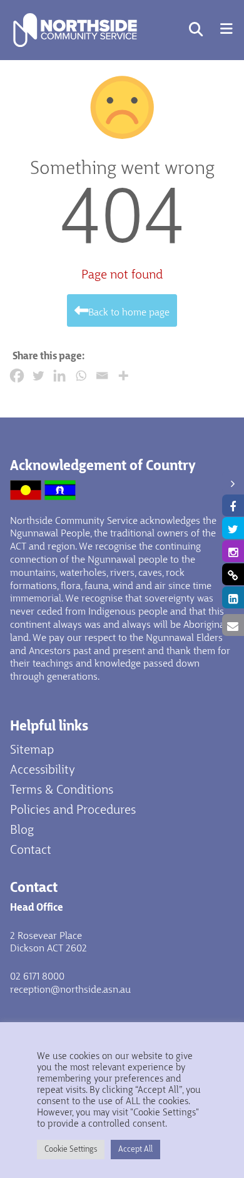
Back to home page (129, 313)
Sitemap (32, 750)
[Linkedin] (59, 375)
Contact (30, 850)
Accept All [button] (135, 1149)
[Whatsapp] (80, 375)
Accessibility (42, 770)
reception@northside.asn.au (70, 990)
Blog (22, 830)
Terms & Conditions (61, 790)
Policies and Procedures (73, 810)
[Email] (102, 375)
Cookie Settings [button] (70, 1149)
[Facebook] (17, 375)
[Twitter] (38, 375)
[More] (123, 375)
